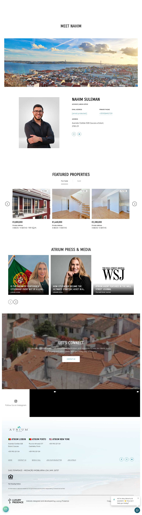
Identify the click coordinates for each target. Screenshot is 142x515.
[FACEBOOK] (121, 459)
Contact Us (71, 359)
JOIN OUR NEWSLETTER (54, 460)
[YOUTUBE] (79, 134)
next (15, 302)
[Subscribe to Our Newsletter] (6, 509)
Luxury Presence (62, 501)
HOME (10, 460)
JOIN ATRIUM (72, 460)
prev (10, 302)
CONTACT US (22, 460)
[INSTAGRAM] (74, 134)
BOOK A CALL (36, 460)
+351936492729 (105, 113)
